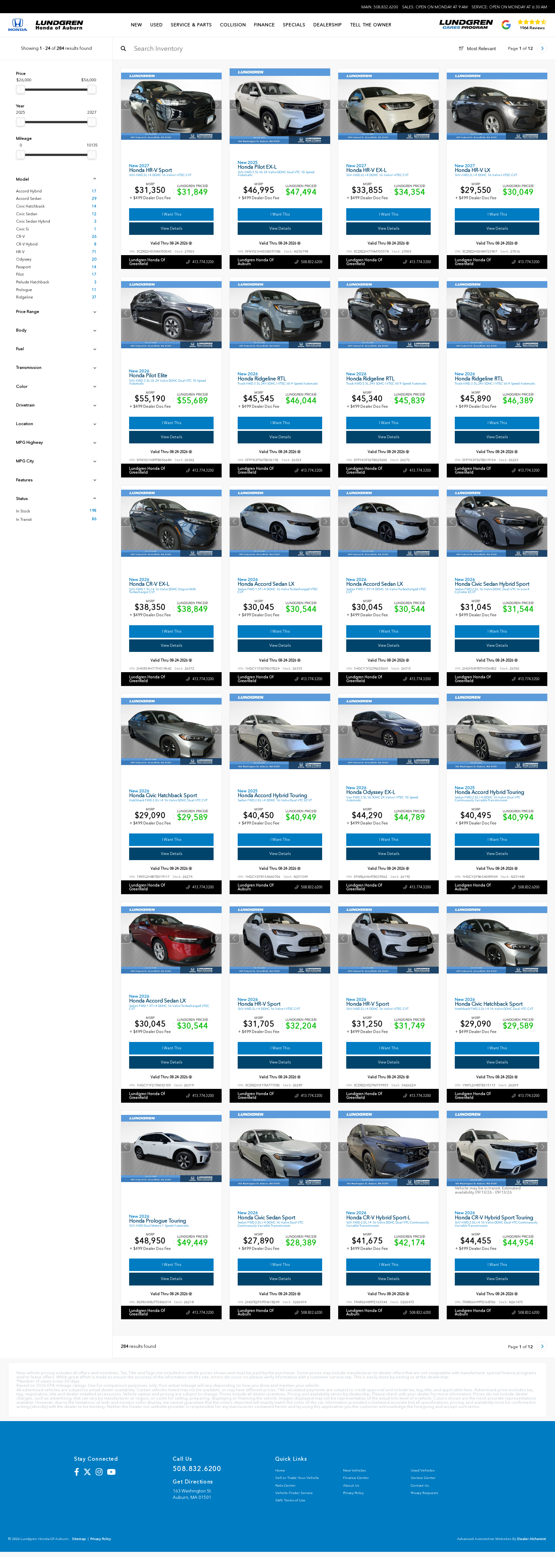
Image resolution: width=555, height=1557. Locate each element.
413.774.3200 (203, 262)
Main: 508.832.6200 (379, 7)
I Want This (171, 214)
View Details (171, 228)
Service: (509, 7)
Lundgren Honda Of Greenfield (147, 262)
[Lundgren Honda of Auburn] (59, 25)
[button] (216, 104)
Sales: (435, 7)
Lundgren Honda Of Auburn (255, 262)
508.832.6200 (311, 262)
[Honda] (17, 25)
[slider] (20, 89)
